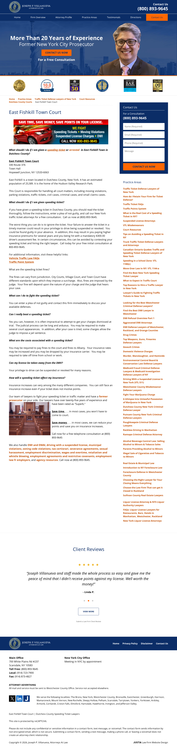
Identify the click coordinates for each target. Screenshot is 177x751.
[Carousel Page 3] (93, 601)
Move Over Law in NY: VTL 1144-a (141, 268)
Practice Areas (89, 17)
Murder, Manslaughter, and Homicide (144, 355)
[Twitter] (12, 698)
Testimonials (113, 17)
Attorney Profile (63, 17)
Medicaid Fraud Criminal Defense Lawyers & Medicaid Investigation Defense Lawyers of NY (141, 371)
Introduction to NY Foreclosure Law (142, 467)
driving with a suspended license (67, 445)
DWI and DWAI (36, 445)
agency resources (47, 460)
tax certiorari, (60, 448)
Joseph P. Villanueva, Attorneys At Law (48, 742)
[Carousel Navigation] (88, 600)
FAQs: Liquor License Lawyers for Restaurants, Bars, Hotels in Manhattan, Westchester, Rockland (142, 513)
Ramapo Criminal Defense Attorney (142, 434)
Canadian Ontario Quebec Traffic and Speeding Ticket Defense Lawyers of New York (143, 253)
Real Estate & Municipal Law (138, 463)
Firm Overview (38, 17)
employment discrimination (42, 452)
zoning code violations (37, 448)
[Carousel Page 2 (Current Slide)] (88, 601)
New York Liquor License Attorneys (142, 520)
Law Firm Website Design (150, 742)
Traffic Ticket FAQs (133, 204)
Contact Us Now (56, 52)
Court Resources (132, 229)
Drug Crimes (130, 334)
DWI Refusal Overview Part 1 (138, 318)
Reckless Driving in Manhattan (140, 430)
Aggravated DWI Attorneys (137, 322)
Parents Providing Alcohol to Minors (143, 448)
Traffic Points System (134, 208)
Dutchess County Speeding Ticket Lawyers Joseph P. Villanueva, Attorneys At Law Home (29, 7)
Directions (135, 17)
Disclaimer (147, 643)
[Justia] (26, 698)
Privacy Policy (130, 643)
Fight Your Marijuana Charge (139, 394)
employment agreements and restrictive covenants (62, 456)
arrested (74, 150)
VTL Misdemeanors (133, 225)
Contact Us (157, 17)
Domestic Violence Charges (138, 351)
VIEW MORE (88, 611)
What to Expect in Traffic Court (140, 280)
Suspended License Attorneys (139, 220)
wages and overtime (74, 452)
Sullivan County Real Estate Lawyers (143, 495)
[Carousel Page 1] (84, 601)
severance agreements (84, 448)
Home (17, 17)
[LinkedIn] (19, 698)
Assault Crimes (131, 347)
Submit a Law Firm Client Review (88, 621)
